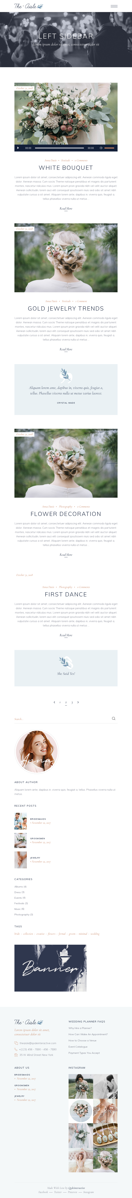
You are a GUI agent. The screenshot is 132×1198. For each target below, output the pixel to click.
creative (40, 934)
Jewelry (35, 858)
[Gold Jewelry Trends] (66, 257)
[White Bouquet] (66, 117)
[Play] (17, 148)
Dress (17, 892)
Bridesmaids (38, 819)
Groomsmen (37, 838)
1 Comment (81, 301)
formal (62, 934)
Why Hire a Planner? (80, 1028)
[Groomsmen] (20, 840)
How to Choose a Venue (82, 1040)
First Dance (66, 594)
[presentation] (19, 463)
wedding (95, 934)
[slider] (109, 148)
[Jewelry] (20, 859)
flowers (51, 934)
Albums (18, 886)
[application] (66, 148)
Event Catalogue (78, 1046)
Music (17, 909)
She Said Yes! (66, 673)
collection (28, 934)
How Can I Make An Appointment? (88, 1034)
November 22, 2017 (41, 823)
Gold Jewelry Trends (66, 308)
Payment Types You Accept (84, 1052)
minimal (83, 934)
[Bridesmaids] (20, 821)
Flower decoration (66, 513)
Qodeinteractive (76, 1188)
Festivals (65, 160)
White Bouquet (66, 167)
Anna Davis (51, 160)
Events (18, 897)
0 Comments (81, 160)
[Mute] (101, 148)
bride (17, 934)
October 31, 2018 (24, 88)
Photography (65, 506)
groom (72, 934)
